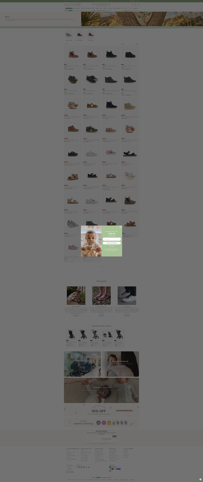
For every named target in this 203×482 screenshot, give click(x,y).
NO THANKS (112, 246)
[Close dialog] (121, 227)
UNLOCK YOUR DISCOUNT (112, 243)
